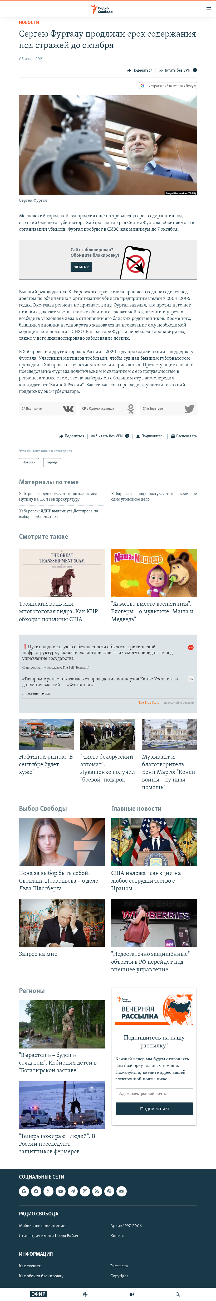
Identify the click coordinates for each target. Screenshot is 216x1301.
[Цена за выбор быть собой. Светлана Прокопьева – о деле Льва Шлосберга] (62, 842)
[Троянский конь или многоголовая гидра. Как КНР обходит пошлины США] (62, 573)
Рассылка (119, 1266)
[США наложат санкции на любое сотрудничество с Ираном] (154, 842)
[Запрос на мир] (62, 923)
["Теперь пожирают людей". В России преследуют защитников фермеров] (62, 1105)
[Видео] (132, 1294)
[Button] (139, 70)
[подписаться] (121, 1191)
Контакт (118, 1236)
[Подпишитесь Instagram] (85, 1191)
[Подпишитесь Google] (24, 1191)
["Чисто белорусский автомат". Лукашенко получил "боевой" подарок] (107, 734)
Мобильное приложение (42, 1226)
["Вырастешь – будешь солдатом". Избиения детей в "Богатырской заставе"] (62, 1024)
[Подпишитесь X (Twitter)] (48, 1191)
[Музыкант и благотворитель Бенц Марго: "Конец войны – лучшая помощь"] (169, 734)
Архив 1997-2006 (126, 1226)
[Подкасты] (109, 1191)
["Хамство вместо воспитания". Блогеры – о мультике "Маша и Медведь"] (154, 573)
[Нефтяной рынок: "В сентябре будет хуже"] (46, 734)
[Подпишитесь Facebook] (36, 1191)
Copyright (119, 1276)
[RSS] (97, 1191)
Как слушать (30, 1266)
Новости (29, 23)
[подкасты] (85, 1294)
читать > (81, 267)
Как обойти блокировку (41, 1276)
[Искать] (178, 1294)
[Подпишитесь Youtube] (61, 1191)
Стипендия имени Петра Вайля (48, 1236)
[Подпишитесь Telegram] (73, 1191)
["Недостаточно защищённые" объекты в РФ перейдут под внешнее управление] (154, 923)
